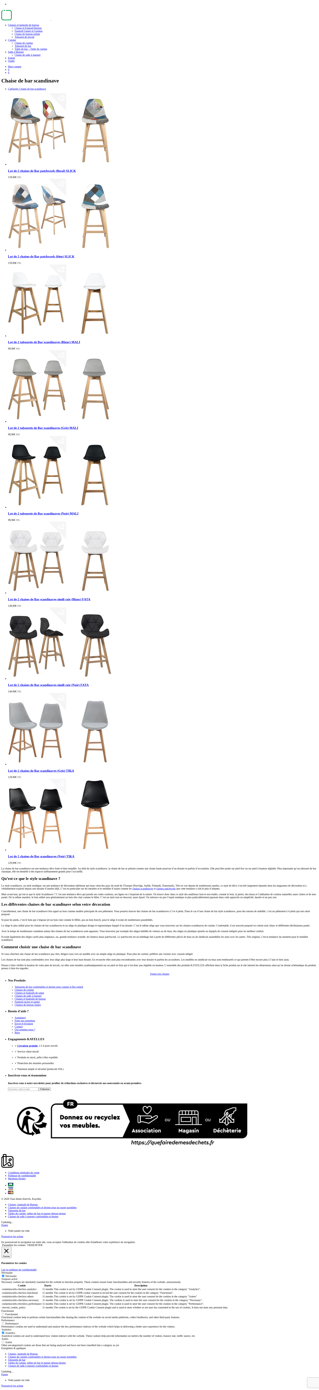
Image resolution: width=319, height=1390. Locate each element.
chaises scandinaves (142, 888)
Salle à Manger (16, 52)
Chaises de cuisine (24, 989)
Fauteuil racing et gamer (27, 1001)
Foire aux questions (25, 1020)
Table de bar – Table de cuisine (31, 49)
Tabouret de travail (24, 37)
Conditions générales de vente (23, 1172)
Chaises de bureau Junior (28, 1004)
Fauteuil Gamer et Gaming (29, 31)
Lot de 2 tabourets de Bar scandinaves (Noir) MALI (43, 513)
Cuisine (12, 40)
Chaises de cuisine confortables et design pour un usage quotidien (42, 1207)
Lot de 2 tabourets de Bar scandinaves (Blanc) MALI (44, 342)
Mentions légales (17, 1178)
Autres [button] (4, 1338)
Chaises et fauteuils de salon (29, 992)
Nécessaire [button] (7, 1272)
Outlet (11, 61)
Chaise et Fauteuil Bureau (28, 28)
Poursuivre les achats (12, 1236)
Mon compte (14, 66)
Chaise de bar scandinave (27, 88)
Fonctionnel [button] (7, 1311)
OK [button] (29, 1245)
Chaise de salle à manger (28, 55)
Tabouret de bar (23, 46)
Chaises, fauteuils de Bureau (23, 1204)
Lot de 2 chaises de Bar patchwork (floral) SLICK (42, 171)
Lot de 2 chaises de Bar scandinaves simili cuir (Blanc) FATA (49, 599)
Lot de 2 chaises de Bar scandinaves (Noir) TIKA (41, 856)
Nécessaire (11, 1276)
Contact (19, 1026)
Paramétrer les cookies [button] (14, 1245)
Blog (17, 1032)
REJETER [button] (37, 1245)
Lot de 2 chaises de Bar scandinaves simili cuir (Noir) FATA (48, 685)
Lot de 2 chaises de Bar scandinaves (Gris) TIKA (41, 770)
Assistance (20, 1017)
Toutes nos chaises (159, 974)
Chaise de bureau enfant (27, 34)
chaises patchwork (166, 888)
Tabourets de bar (16, 1210)
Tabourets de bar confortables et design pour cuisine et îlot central (49, 986)
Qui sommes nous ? (25, 1029)
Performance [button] (8, 1320)
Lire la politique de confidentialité (19, 1269)
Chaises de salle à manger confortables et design (33, 1216)
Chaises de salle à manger (28, 995)
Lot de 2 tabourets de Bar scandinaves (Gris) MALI (43, 428)
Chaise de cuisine (24, 43)
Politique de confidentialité (22, 1175)
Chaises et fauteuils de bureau (23, 25)
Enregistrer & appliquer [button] (13, 1348)
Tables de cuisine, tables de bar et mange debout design (37, 1213)
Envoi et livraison (24, 1023)
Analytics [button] (6, 1329)
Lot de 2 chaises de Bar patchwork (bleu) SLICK (41, 256)
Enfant (11, 58)
